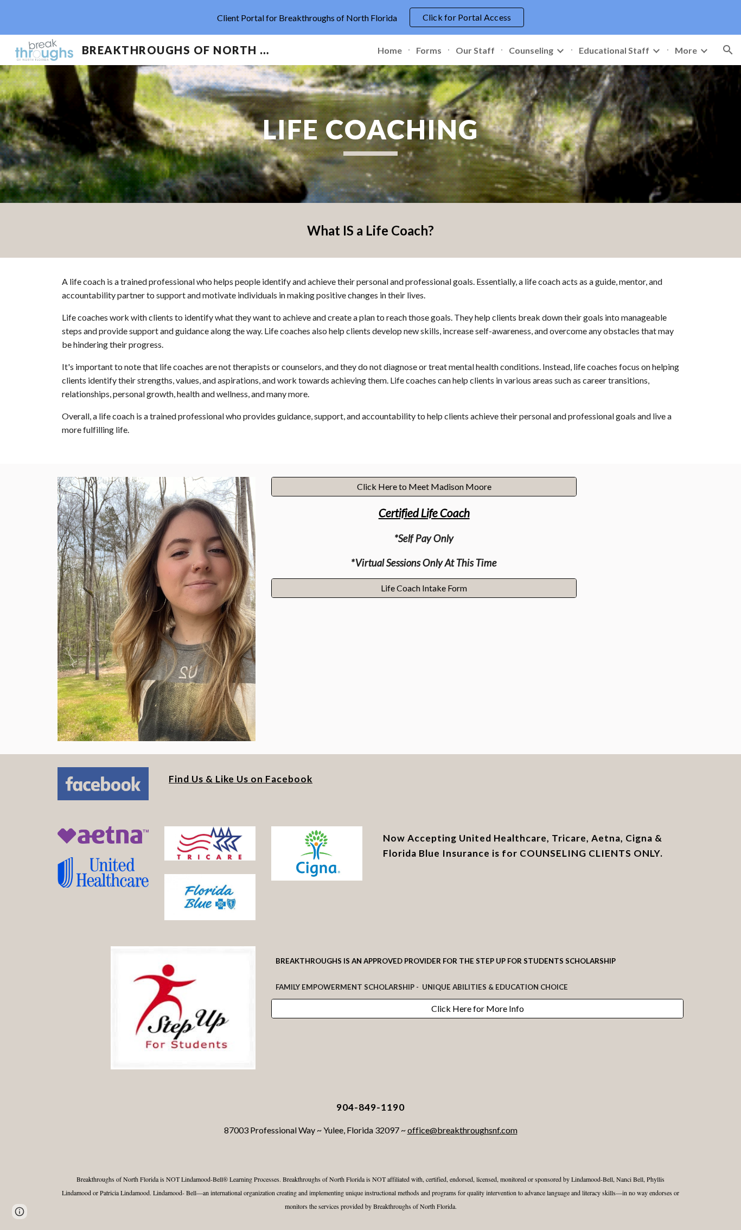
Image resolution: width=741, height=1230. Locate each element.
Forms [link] (429, 50)
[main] (370, 134)
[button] (728, 50)
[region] (370, 17)
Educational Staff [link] (614, 50)
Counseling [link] (531, 50)
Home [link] (390, 50)
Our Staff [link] (475, 50)
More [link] (686, 50)
